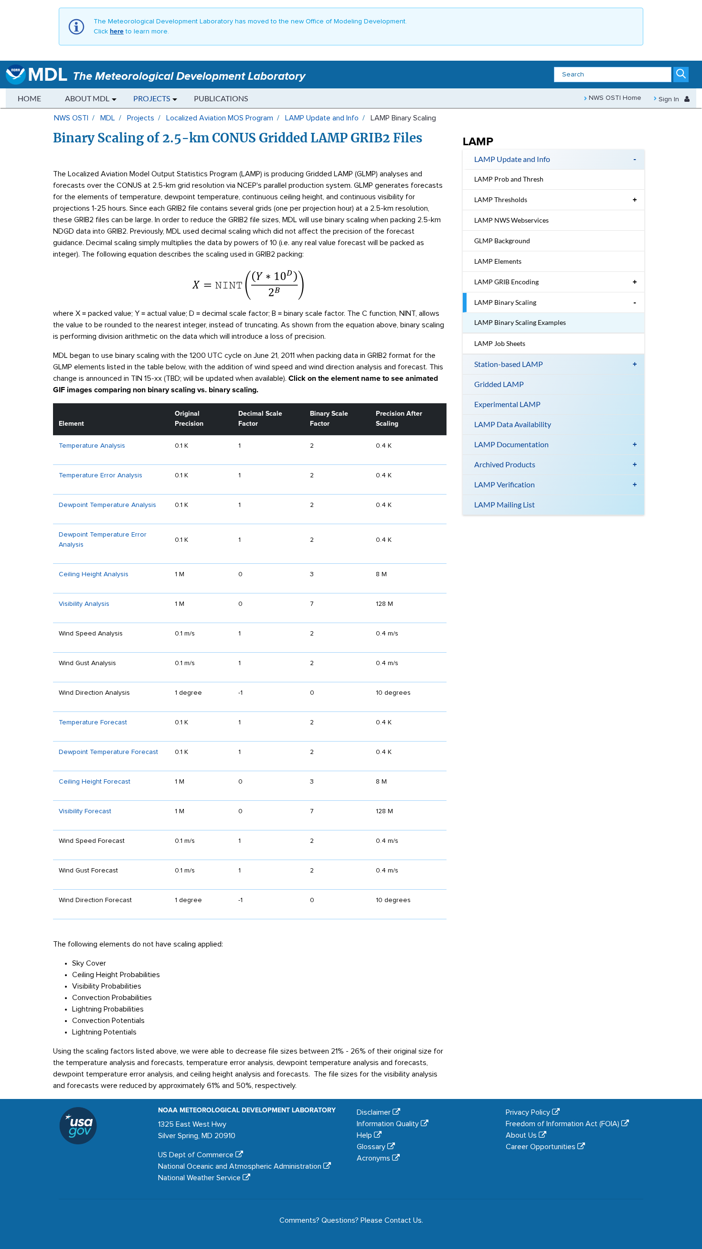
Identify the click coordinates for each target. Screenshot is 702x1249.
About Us (522, 1135)
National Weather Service (200, 1178)
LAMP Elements (497, 261)
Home (29, 98)
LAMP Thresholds (500, 199)
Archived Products (504, 464)
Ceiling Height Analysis (93, 574)
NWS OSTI (71, 118)
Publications (221, 98)
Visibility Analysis (84, 604)
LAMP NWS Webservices (511, 220)
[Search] (681, 75)
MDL (107, 118)
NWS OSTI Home (614, 98)
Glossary (372, 1147)
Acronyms (374, 1158)
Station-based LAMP (508, 363)
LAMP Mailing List (504, 504)
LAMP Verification (504, 484)
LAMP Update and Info (322, 118)
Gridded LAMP (499, 383)
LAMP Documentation (511, 444)
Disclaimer (375, 1112)
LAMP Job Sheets (499, 343)
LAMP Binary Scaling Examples (520, 322)
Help (365, 1135)
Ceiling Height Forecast (94, 781)
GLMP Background (502, 241)
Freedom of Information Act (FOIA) (563, 1124)
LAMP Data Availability (512, 424)
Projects (151, 98)
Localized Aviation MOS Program (219, 118)
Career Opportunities (541, 1147)
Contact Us (403, 1220)
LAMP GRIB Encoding (506, 282)
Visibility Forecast (85, 811)
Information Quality (389, 1124)
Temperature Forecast (93, 722)
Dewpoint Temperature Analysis (107, 505)
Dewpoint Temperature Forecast (108, 752)
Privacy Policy (529, 1112)
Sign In (669, 99)
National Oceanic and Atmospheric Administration (240, 1166)
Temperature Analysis (92, 445)
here (117, 31)
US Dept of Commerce (196, 1155)
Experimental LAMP (507, 404)
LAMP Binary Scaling (505, 302)
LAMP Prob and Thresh (508, 179)
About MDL (87, 98)
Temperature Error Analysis (100, 475)
